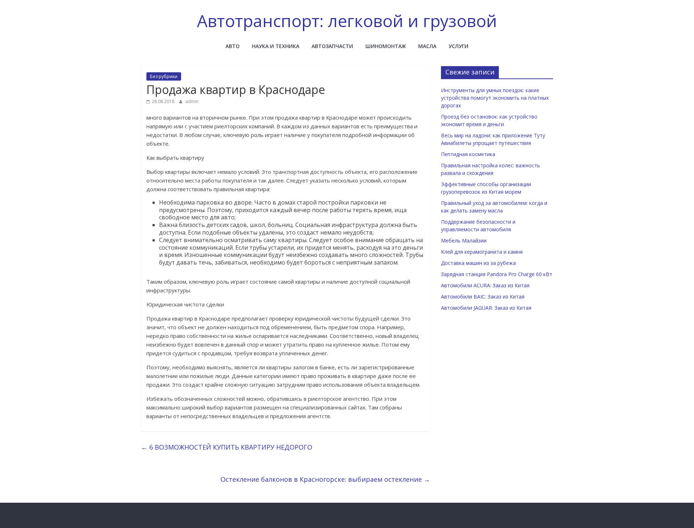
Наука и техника (275, 46)
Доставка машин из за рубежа (478, 262)
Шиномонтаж (385, 46)
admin (191, 101)
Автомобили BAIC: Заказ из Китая (482, 296)
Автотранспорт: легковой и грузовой (347, 20)
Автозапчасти (332, 46)
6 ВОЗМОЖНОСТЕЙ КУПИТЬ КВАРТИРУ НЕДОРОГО (226, 447)
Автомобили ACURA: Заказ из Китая (485, 285)
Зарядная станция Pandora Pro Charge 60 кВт (496, 274)
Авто (233, 46)
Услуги (458, 46)
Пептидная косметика (468, 154)
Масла (427, 46)
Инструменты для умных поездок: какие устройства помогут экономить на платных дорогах (495, 98)
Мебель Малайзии (464, 240)
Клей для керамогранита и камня (482, 251)
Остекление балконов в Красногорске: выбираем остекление (325, 479)
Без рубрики (163, 76)
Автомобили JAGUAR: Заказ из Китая (486, 307)
